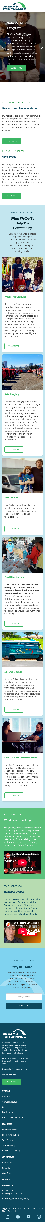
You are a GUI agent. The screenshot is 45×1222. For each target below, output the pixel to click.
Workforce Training (11, 1150)
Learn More (16, 68)
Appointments (11, 141)
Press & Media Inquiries (13, 1117)
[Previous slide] (3, 47)
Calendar (6, 1168)
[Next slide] (42, 47)
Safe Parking (8, 1140)
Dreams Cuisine (9, 1129)
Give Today (11, 196)
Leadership (7, 1112)
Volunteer (7, 1162)
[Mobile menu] (41, 6)
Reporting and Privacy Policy (15, 1198)
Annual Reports (9, 1101)
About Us (6, 1096)
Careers (6, 1107)
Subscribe (24, 1006)
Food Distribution (10, 1134)
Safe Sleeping (8, 1145)
